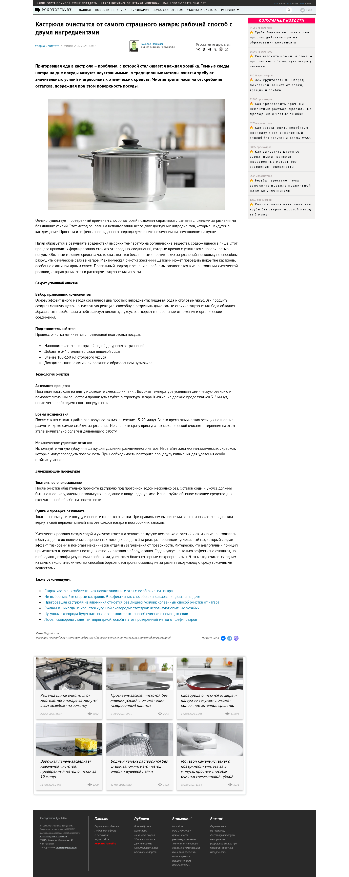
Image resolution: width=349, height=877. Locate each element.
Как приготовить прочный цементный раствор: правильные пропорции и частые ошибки (281, 109)
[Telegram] (209, 49)
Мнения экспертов (145, 852)
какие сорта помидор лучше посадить (67, 3)
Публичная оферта (106, 830)
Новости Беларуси (111, 10)
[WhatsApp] (226, 49)
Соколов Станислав (152, 43)
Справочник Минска (107, 826)
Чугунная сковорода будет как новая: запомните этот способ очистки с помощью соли (116, 613)
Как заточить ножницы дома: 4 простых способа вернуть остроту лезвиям (281, 61)
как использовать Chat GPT (184, 3)
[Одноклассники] (203, 49)
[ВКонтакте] (198, 49)
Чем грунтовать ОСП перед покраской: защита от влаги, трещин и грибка (277, 85)
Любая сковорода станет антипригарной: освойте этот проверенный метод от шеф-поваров (120, 619)
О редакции (101, 835)
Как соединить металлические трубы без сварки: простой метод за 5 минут (280, 209)
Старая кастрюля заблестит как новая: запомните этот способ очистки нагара (108, 590)
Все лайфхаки (142, 826)
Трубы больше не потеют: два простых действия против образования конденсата (279, 37)
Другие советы (143, 843)
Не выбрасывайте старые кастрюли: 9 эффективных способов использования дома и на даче (122, 596)
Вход (309, 10)
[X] (215, 49)
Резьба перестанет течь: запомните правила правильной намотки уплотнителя (280, 185)
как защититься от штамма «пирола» (130, 3)
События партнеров (146, 847)
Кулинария (140, 10)
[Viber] (220, 49)
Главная (84, 10)
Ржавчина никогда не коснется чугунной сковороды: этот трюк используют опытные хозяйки (122, 608)
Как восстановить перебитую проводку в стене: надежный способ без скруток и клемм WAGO (281, 133)
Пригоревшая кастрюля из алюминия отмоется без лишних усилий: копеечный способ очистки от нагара (131, 602)
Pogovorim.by (51, 818)
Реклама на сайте (105, 843)
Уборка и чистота (202, 10)
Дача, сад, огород (168, 10)
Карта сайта (102, 839)
